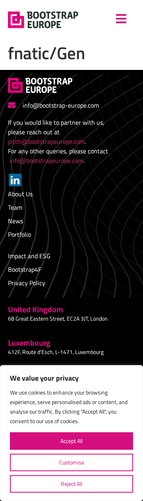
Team (15, 207)
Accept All (71, 441)
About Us (20, 194)
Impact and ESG (29, 256)
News (15, 221)
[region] (71, 433)
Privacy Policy (26, 283)
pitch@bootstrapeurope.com (46, 141)
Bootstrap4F (24, 269)
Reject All (71, 484)
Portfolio (19, 234)
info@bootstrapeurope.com (46, 160)
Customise (71, 462)
